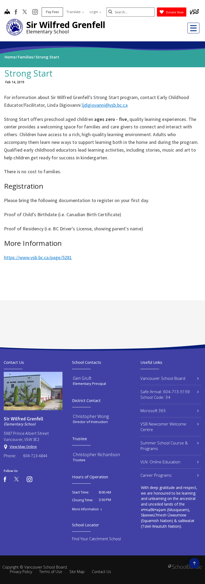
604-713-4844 (35, 455)
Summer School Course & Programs (164, 445)
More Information (85, 509)
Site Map (77, 571)
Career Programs (156, 475)
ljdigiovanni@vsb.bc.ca (104, 105)
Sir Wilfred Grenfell (65, 24)
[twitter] (24, 12)
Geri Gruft (82, 378)
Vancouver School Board (162, 378)
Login (94, 12)
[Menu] (193, 28)
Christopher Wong (91, 416)
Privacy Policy (21, 571)
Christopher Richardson (96, 454)
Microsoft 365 (153, 410)
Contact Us (101, 571)
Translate (73, 12)
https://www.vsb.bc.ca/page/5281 (38, 257)
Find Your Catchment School (96, 538)
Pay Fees (52, 12)
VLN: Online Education (160, 461)
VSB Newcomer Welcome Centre (163, 426)
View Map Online (23, 446)
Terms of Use (50, 571)
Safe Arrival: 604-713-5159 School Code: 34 (165, 394)
